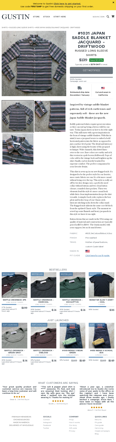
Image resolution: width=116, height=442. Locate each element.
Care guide (99, 425)
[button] (34, 63)
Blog (97, 434)
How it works (74, 422)
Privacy (72, 431)
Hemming (99, 428)
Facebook (47, 425)
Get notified (91, 70)
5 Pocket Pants (72, 355)
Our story (73, 425)
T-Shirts (101, 304)
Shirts (4, 27)
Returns (98, 419)
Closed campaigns (102, 431)
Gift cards (73, 428)
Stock (46, 16)
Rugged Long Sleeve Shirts (21, 27)
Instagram (47, 422)
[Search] (108, 16)
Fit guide (98, 422)
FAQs (71, 419)
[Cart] (112, 16)
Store (36, 16)
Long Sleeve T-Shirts (14, 302)
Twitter (46, 428)
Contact (46, 419)
